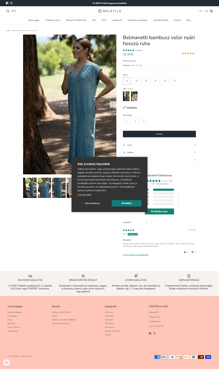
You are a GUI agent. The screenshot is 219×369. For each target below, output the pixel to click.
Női (94, 20)
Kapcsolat (11, 323)
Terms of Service (13, 327)
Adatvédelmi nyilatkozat (61, 323)
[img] (128, 230)
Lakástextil (117, 20)
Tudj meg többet (84, 195)
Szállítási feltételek (14, 312)
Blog (189, 20)
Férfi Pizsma (109, 327)
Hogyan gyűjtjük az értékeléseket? (136, 254)
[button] (129, 50)
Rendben (127, 203)
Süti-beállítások (92, 203)
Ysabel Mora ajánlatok (137, 20)
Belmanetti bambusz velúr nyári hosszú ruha (24, 30)
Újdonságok (33, 20)
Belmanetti (132, 60)
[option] (69, 104)
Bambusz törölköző (112, 331)
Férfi (104, 20)
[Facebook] (7, 3)
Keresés (108, 334)
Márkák (177, 20)
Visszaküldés (12, 316)
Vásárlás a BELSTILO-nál (61, 312)
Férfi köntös (109, 316)
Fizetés (10, 319)
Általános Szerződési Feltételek (64, 319)
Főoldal (8, 30)
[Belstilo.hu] (109, 11)
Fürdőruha (109, 319)
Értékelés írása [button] (159, 211)
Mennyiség (127, 115)
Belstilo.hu (16, 356)
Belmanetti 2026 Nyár (76, 20)
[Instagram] (11, 3)
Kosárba (159, 134)
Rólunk (54, 316)
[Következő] (113, 104)
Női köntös (109, 312)
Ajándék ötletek (160, 20)
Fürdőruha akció (52, 20)
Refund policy (12, 331)
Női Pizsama (110, 323)
